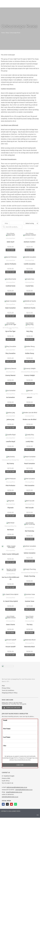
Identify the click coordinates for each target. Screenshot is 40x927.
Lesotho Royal (10, 441)
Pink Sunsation (29, 485)
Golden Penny (29, 353)
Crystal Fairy (29, 286)
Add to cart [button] (10, 272)
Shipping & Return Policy (9, 693)
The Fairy (29, 624)
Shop (7, 32)
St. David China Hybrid (10, 601)
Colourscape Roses (10, 238)
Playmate (10, 507)
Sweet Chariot (10, 624)
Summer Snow (29, 601)
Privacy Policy (6, 688)
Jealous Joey (10, 419)
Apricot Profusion (10, 264)
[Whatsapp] (15, 804)
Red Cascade (30, 507)
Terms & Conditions (8, 690)
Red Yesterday (29, 531)
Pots (10, 329)
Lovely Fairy (29, 441)
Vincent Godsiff (10, 647)
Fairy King (29, 331)
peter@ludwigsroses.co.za (10, 797)
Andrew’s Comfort (29, 242)
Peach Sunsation (29, 463)
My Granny (10, 463)
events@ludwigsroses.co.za (23, 789)
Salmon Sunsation (29, 553)
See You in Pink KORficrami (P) (10, 578)
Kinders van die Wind (29, 419)
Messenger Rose (34, 372)
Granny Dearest (10, 375)
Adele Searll (10, 242)
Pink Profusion (10, 485)
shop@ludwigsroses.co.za (14, 792)
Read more (10, 250)
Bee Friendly (5, 328)
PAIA (3, 686)
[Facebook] (3, 804)
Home (3, 32)
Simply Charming (29, 576)
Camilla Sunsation (29, 264)
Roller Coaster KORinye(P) (10, 554)
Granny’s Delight (29, 375)
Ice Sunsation (10, 397)
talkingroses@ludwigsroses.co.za (17, 787)
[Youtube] (11, 804)
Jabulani (29, 397)
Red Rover (10, 529)
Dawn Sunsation (10, 308)
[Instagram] (7, 804)
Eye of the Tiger (10, 331)
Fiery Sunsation (10, 353)
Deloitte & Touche (29, 308)
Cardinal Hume (10, 286)
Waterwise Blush (29, 647)
